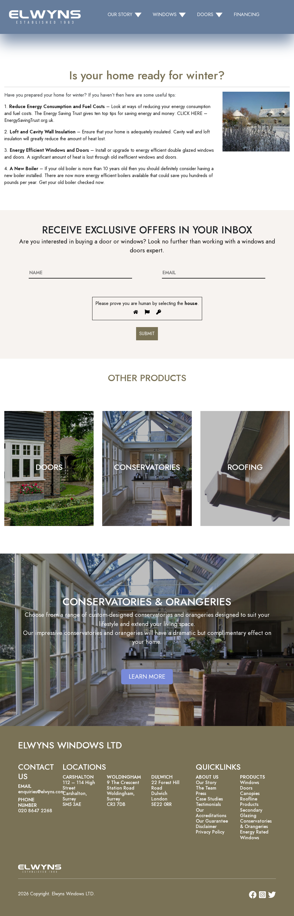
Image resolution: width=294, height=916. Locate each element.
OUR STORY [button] (120, 14)
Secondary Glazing (251, 813)
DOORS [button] (205, 14)
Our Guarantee (212, 821)
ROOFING (245, 467)
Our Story (206, 782)
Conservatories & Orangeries (256, 824)
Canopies (250, 793)
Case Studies (209, 799)
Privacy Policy (210, 832)
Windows (249, 782)
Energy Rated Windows (254, 835)
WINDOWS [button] (165, 14)
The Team (206, 788)
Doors (246, 788)
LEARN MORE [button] (147, 676)
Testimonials (208, 804)
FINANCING (247, 14)
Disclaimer (206, 826)
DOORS (49, 467)
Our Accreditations (211, 813)
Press (201, 793)
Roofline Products (249, 802)
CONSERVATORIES (147, 467)
